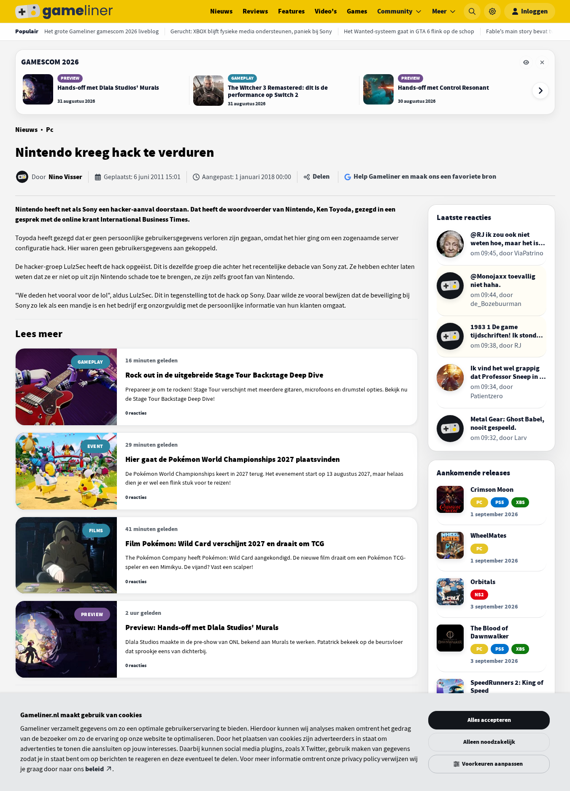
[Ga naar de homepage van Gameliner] (64, 11)
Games (357, 11)
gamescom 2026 (50, 62)
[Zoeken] (472, 11)
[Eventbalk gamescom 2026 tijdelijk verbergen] (526, 62)
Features (291, 11)
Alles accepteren (489, 720)
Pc (50, 129)
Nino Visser (65, 177)
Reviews (255, 11)
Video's (326, 11)
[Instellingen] (492, 11)
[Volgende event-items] (540, 90)
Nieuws (221, 11)
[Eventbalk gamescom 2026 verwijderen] (542, 62)
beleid (94, 769)
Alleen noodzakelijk (489, 742)
